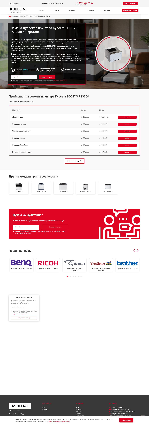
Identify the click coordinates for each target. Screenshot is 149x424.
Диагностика (17, 117)
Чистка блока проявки (21, 131)
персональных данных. (60, 80)
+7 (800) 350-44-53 (84, 3)
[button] (134, 250)
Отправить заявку (47, 77)
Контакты (107, 10)
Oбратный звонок (130, 10)
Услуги (40, 10)
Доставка (90, 10)
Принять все (126, 420)
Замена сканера (19, 124)
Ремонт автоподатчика (22, 152)
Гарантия (72, 10)
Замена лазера (18, 138)
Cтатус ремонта (130, 3)
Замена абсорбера (20, 145)
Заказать (127, 117)
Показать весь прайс (74, 161)
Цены (57, 10)
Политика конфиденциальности (59, 421)
